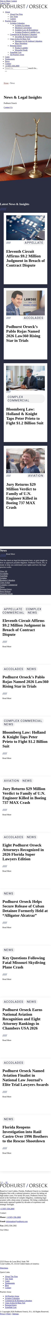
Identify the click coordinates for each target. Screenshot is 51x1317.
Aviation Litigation (17, 23)
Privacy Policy (5, 1314)
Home (6, 83)
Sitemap (15, 1314)
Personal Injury (16, 46)
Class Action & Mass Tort (20, 39)
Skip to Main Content (8, 1)
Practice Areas (10, 21)
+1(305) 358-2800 (13, 1217)
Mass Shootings (21, 43)
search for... (32, 68)
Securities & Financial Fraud (26, 37)
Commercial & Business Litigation (23, 34)
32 (6, 1182)
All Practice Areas (17, 55)
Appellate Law (16, 52)
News (7, 61)
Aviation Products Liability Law (27, 32)
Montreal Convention (23, 28)
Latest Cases (5, 3)
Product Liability (21, 48)
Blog (7, 1285)
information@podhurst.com (17, 1221)
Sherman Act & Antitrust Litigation (28, 41)
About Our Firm (16, 14)
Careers (13, 19)
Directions (4, 1268)
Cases (7, 57)
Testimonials (10, 59)
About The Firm (11, 1276)
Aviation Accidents (22, 25)
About (7, 12)
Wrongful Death (21, 50)
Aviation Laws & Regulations (26, 30)
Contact (8, 64)
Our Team (14, 16)
